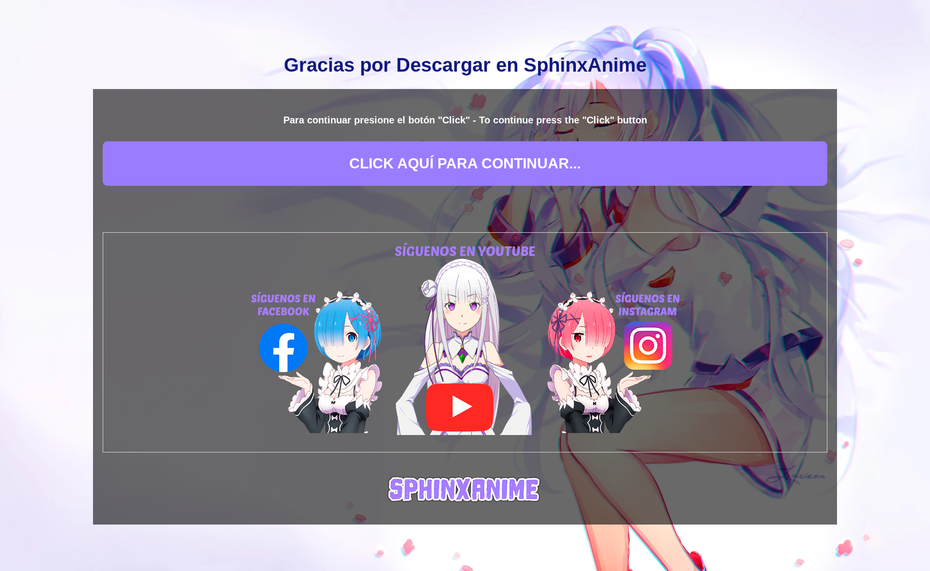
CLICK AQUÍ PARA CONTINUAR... (465, 163)
